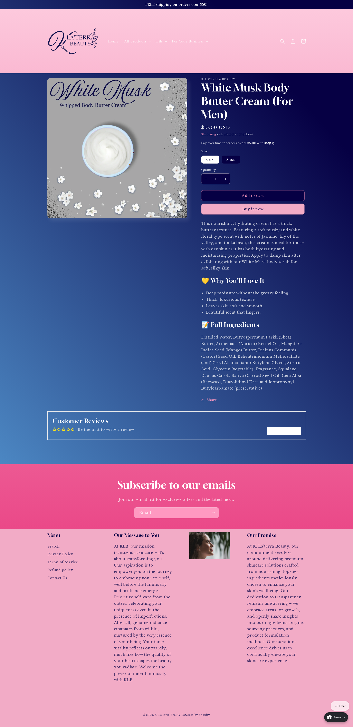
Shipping (208, 134)
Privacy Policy (60, 554)
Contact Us (57, 578)
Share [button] (212, 400)
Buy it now (253, 209)
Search (53, 546)
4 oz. (210, 159)
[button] (137, 41)
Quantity (208, 170)
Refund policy (60, 570)
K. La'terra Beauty (168, 715)
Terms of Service (62, 562)
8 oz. (230, 159)
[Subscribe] (213, 512)
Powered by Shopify (196, 715)
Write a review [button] (283, 430)
